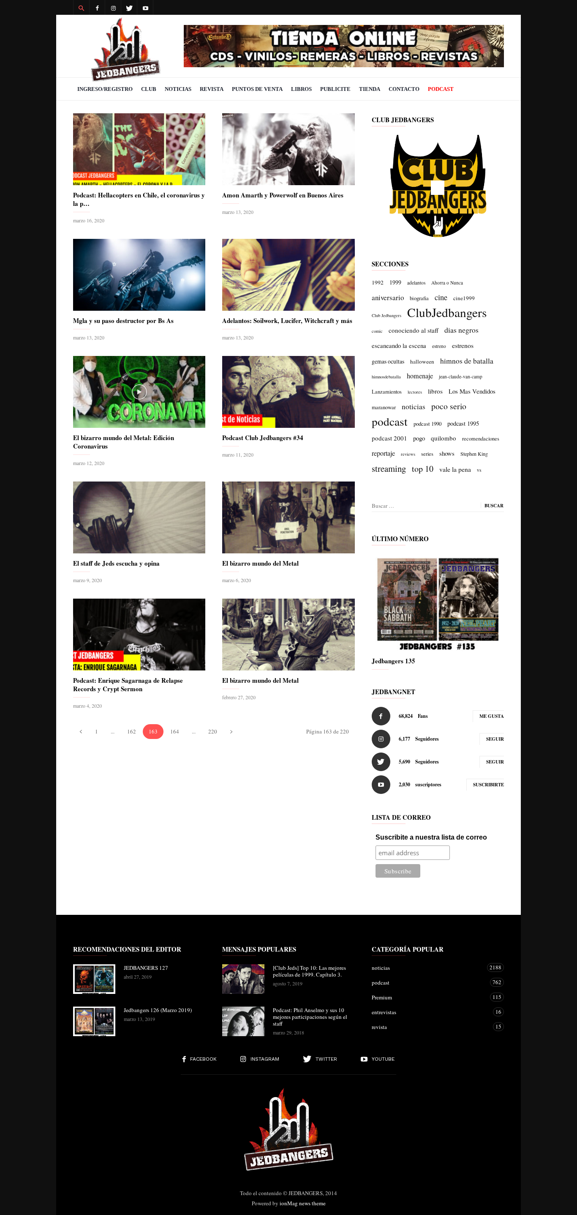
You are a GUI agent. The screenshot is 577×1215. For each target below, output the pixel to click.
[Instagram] (113, 7)
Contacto (404, 89)
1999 (395, 282)
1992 (378, 282)
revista (429, 1027)
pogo (419, 438)
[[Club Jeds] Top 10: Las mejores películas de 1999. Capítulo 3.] (243, 979)
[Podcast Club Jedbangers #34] (288, 392)
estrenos (463, 345)
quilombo (443, 438)
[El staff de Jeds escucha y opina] (139, 517)
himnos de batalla (466, 361)
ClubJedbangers (447, 312)
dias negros (461, 330)
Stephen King (474, 453)
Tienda (369, 89)
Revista (211, 89)
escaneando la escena (399, 345)
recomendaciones (480, 438)
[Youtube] (145, 7)
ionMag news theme (303, 1203)
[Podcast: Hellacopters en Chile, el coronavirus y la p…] (139, 149)
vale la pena (455, 469)
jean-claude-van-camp (460, 376)
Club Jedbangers (386, 315)
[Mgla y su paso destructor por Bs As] (139, 275)
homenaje (420, 375)
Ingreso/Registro (105, 89)
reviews (408, 454)
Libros (301, 89)
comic (377, 331)
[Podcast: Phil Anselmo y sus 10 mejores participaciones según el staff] (243, 1021)
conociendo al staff (413, 330)
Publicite (335, 89)
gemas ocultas (388, 361)
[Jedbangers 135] (438, 602)
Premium (429, 997)
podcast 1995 (463, 423)
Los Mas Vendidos (472, 391)
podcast (390, 421)
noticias (413, 406)
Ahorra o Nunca (447, 282)
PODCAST (441, 89)
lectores (415, 392)
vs (479, 470)
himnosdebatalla (386, 377)
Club (148, 89)
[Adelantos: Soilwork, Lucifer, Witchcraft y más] (288, 275)
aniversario (388, 297)
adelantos (416, 282)
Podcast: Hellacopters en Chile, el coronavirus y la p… (139, 199)
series (427, 453)
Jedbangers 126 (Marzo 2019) (158, 1010)
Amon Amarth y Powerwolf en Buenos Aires (282, 195)
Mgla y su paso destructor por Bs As (123, 320)
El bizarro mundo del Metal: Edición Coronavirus (123, 442)
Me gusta (491, 716)
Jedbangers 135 (393, 660)
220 (212, 731)
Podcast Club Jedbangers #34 (262, 437)
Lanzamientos (387, 391)
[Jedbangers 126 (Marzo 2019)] (94, 1021)
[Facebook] (97, 7)
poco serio (448, 406)
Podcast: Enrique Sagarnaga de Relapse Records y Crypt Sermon (128, 684)
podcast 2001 (389, 438)
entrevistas (429, 1012)
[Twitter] (129, 7)
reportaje (383, 453)
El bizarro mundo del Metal (260, 563)
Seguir (495, 739)
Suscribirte (488, 784)
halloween (422, 361)
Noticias (178, 89)
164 (174, 731)
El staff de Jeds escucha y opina (116, 563)
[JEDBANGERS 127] (94, 979)
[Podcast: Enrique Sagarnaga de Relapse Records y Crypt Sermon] (139, 634)
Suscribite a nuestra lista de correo (431, 837)
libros (435, 391)
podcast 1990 (427, 423)
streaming (389, 468)
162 (131, 731)
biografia (419, 298)
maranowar (384, 407)
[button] (81, 8)
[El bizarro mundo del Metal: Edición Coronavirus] (139, 392)
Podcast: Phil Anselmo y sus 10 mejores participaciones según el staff (310, 1016)
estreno (439, 346)
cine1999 (464, 298)
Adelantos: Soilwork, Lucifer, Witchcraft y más (287, 320)
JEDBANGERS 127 (146, 967)
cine (441, 297)
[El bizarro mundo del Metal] (288, 517)
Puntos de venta (257, 89)
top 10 (422, 469)
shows (447, 453)
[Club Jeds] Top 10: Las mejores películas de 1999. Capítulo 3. (309, 971)
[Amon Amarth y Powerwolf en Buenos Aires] (288, 149)
